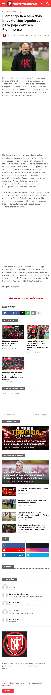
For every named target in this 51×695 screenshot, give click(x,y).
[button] (3, 4)
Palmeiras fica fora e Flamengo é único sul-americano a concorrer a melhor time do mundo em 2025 (37, 345)
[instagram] (37, 550)
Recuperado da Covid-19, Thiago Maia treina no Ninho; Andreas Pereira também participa (33, 515)
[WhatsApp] (28, 313)
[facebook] (13, 545)
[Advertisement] (25, 125)
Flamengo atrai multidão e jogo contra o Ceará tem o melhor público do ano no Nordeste (12, 376)
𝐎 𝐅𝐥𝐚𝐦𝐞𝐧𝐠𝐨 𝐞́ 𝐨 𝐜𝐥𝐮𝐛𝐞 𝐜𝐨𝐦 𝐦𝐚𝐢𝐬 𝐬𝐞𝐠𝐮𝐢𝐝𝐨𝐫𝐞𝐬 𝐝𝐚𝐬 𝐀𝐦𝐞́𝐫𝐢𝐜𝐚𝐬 (33, 489)
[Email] (33, 313)
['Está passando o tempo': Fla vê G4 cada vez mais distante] (9, 504)
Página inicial (7, 12)
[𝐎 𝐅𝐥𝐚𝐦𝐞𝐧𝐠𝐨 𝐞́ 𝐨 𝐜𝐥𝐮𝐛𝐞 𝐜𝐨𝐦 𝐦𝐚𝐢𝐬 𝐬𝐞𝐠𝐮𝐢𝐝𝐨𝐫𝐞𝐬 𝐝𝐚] (9, 491)
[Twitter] (22, 313)
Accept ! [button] (8, 691)
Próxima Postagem (40, 415)
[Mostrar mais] (38, 313)
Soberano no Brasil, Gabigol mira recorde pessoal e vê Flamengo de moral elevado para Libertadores (31, 527)
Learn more (6, 685)
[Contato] (13, 559)
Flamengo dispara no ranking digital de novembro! (10, 343)
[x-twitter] (37, 545)
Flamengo (18, 12)
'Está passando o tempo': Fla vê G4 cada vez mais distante (32, 501)
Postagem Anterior (11, 415)
